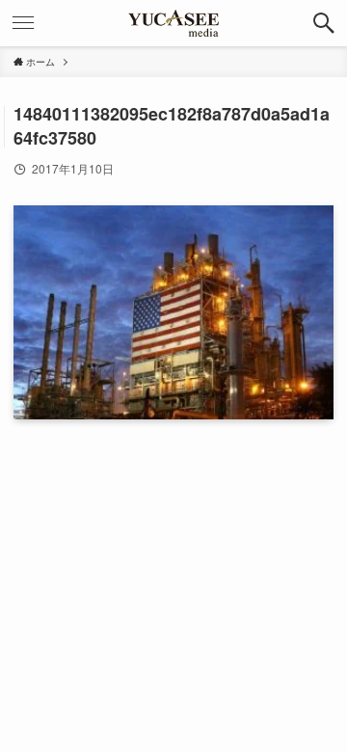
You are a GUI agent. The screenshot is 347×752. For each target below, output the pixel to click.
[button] (324, 23)
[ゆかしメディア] (173, 23)
